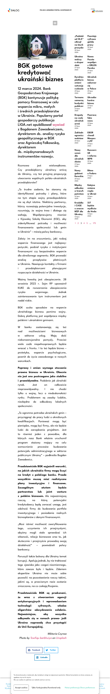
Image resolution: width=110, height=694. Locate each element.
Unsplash (61, 638)
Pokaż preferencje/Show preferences (80, 688)
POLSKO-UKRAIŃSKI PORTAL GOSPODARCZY (56, 10)
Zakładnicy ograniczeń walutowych (81, 136)
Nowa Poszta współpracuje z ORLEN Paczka (94, 62)
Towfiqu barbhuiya (41, 638)
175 (94, 223)
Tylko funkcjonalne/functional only (46, 688)
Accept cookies (21, 688)
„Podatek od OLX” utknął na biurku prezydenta (80, 42)
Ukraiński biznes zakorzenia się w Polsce (93, 83)
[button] (55, 23)
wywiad (58, 125)
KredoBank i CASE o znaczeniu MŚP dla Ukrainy (81, 209)
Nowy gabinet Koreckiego (80, 173)
